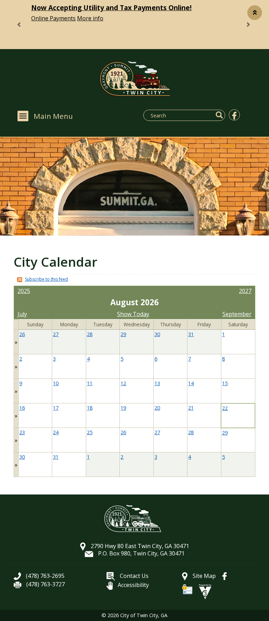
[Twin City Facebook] (234, 115)
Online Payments (53, 18)
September (236, 314)
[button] (254, 12)
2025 (24, 291)
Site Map (203, 576)
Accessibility (132, 585)
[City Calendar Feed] (18, 279)
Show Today (133, 314)
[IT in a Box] (205, 591)
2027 (245, 291)
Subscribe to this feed (46, 279)
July (22, 314)
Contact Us (133, 576)
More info (90, 18)
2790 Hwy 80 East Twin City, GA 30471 (139, 546)
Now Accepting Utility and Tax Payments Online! (111, 7)
